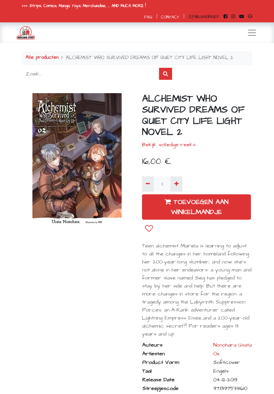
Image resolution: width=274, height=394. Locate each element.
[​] (225, 16)
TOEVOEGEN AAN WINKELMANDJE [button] (200, 207)
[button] (149, 228)
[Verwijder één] (148, 184)
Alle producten (42, 57)
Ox (216, 353)
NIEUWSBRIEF (206, 17)
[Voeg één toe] (176, 184)
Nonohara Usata (232, 345)
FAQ (148, 17)
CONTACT (170, 17)
